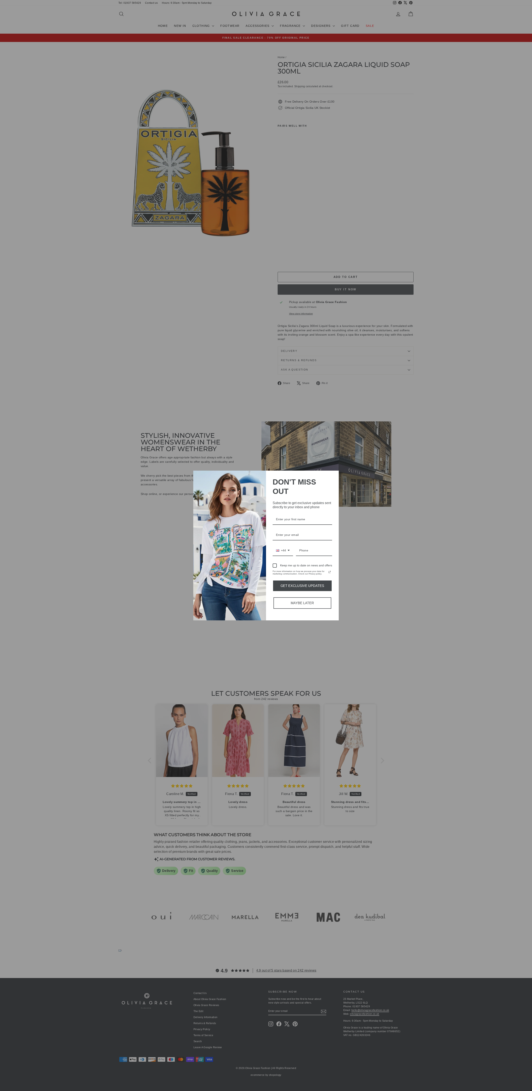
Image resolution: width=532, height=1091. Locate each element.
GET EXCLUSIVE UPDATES (302, 586)
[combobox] (283, 550)
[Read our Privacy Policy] (329, 571)
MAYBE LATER (302, 603)
